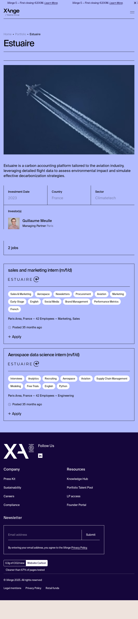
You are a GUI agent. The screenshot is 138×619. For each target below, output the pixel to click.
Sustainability (12, 487)
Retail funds (52, 588)
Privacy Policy (33, 588)
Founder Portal (76, 505)
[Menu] (132, 12)
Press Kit (9, 479)
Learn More (49, 3)
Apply (16, 336)
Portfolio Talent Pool (80, 487)
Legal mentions (12, 588)
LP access (73, 496)
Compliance (12, 505)
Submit (90, 535)
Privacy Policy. (79, 547)
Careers (9, 496)
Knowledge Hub (77, 479)
